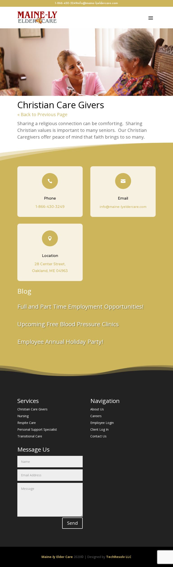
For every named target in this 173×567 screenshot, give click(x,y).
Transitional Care (29, 436)
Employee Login (102, 423)
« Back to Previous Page (42, 114)
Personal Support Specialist (37, 430)
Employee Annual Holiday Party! (60, 342)
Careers (96, 416)
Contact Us (98, 436)
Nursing (23, 416)
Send (72, 523)
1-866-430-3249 (66, 3)
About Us (97, 409)
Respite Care (26, 423)
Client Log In (99, 430)
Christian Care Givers (32, 409)
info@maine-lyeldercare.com (97, 3)
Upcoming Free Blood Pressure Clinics (68, 324)
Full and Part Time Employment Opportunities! (80, 306)
